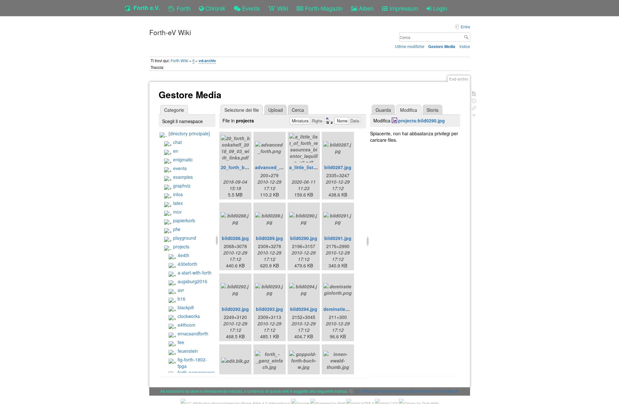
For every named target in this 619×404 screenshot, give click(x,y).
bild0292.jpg (235, 309)
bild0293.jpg (269, 309)
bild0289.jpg (269, 238)
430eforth (187, 264)
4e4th (183, 255)
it (193, 60)
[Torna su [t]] (474, 115)
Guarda (383, 110)
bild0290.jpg (303, 238)
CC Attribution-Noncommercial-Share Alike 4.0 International (406, 391)
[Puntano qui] (474, 107)
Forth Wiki (179, 60)
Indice (464, 46)
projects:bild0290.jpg (421, 120)
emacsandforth (193, 333)
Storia (432, 110)
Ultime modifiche (409, 46)
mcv (177, 211)
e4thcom (186, 325)
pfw (176, 229)
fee (181, 342)
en (175, 151)
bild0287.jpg (337, 167)
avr (181, 290)
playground (184, 238)
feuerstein (188, 351)
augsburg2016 (192, 281)
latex (178, 203)
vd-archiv (207, 60)
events (180, 168)
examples (183, 177)
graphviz (182, 185)
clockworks (189, 316)
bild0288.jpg (235, 238)
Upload (275, 110)
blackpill (186, 307)
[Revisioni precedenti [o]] (474, 100)
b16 (181, 298)
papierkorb (184, 220)
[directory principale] (189, 133)
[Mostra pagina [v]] (474, 93)
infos (178, 194)
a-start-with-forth (194, 272)
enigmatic (183, 159)
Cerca (467, 37)
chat (177, 142)
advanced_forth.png (277, 167)
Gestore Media (441, 46)
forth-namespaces (196, 372)
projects (181, 246)
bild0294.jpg (303, 309)
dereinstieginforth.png (348, 309)
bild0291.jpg (337, 238)
